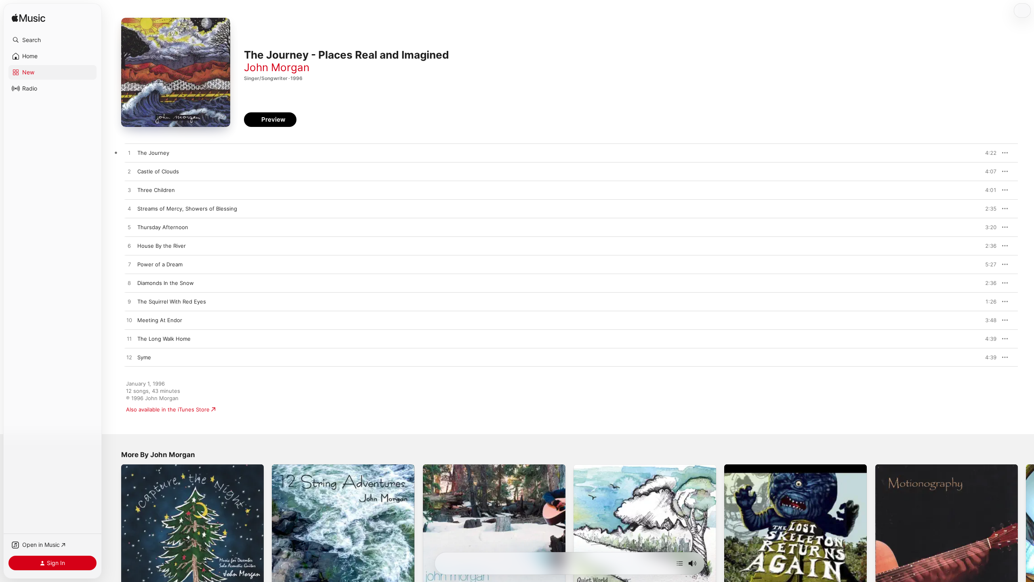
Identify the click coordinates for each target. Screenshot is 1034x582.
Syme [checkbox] (144, 357)
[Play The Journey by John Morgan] (129, 153)
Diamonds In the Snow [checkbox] (165, 283)
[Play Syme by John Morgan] (129, 357)
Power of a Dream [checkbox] (160, 264)
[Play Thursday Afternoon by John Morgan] (129, 227)
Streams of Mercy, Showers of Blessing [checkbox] (187, 208)
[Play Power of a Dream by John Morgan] (129, 264)
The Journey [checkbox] (153, 153)
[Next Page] (1026, 535)
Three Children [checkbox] (156, 190)
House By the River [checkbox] (161, 245)
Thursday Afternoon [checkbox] (162, 227)
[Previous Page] (113, 535)
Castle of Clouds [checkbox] (158, 171)
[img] (28, 18)
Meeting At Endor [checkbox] (159, 320)
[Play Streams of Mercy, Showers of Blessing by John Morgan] (129, 209)
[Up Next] (680, 563)
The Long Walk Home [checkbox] (164, 338)
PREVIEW (987, 152)
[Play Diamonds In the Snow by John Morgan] (129, 283)
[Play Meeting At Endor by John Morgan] (129, 320)
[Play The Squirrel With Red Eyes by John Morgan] (129, 302)
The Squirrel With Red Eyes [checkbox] (171, 301)
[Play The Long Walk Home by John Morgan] (129, 339)
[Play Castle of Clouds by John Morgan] (129, 171)
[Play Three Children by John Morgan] (129, 190)
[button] (52, 40)
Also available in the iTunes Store (168, 409)
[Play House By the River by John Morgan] (129, 246)
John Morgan (276, 67)
